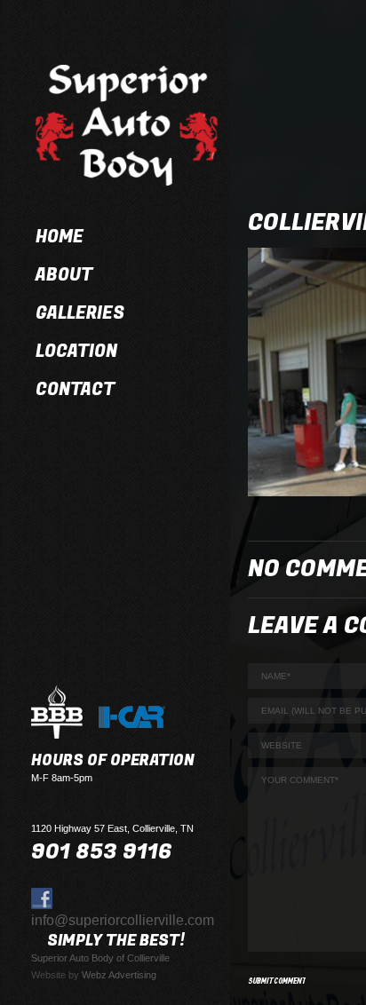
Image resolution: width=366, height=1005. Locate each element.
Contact (75, 389)
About (64, 275)
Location (76, 351)
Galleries (80, 313)
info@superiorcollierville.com (122, 920)
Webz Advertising (119, 974)
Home (60, 237)
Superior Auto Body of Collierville (100, 958)
